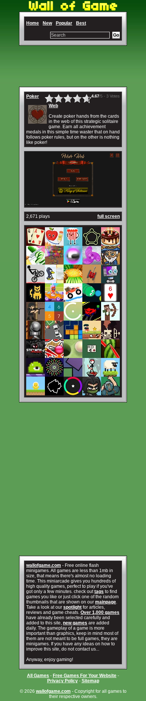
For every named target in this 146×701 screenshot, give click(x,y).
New (47, 23)
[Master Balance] (73, 374)
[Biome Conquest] (110, 262)
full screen (108, 216)
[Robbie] (110, 280)
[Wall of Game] (73, 9)
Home (32, 23)
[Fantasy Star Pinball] (73, 262)
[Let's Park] (54, 336)
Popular (64, 23)
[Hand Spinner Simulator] (91, 262)
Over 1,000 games (99, 612)
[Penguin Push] (54, 280)
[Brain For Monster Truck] (73, 299)
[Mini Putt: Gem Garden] (73, 355)
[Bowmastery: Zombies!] (110, 318)
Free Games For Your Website (84, 675)
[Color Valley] (73, 392)
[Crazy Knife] (35, 262)
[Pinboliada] (54, 355)
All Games (38, 675)
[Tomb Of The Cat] (35, 299)
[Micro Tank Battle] (91, 280)
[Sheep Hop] (110, 374)
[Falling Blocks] (73, 336)
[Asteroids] (54, 392)
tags (99, 591)
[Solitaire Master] (35, 243)
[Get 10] (54, 318)
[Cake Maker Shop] (110, 243)
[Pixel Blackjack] (91, 355)
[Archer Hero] (91, 392)
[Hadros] (91, 243)
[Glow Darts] (54, 374)
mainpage (105, 602)
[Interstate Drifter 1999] (91, 318)
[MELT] (110, 336)
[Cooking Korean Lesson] (73, 280)
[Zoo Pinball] (35, 336)
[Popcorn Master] (73, 243)
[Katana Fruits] (110, 355)
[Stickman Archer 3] (91, 374)
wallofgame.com (43, 565)
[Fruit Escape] (54, 243)
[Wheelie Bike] (35, 280)
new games (75, 623)
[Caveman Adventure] (91, 336)
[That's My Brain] (110, 392)
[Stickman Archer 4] (35, 355)
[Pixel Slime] (35, 374)
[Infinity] (73, 318)
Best (81, 23)
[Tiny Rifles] (35, 318)
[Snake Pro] (91, 299)
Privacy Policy (62, 680)
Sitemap (90, 680)
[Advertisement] (73, 66)
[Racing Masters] (54, 299)
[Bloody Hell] (54, 262)
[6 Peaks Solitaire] (110, 299)
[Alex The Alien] (35, 392)
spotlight (72, 607)
